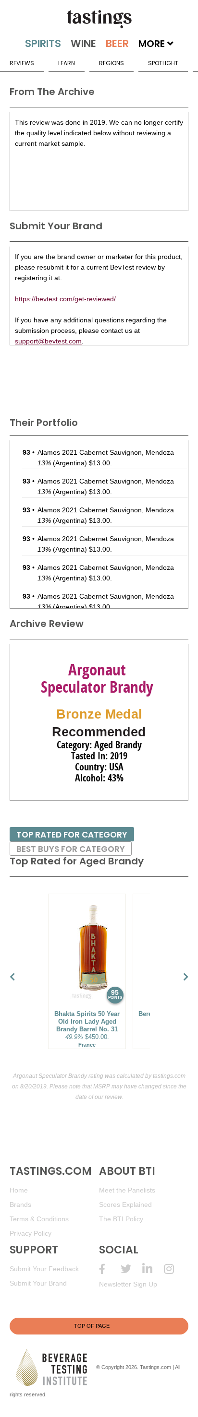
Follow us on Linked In (153, 1269)
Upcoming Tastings (175, 1269)
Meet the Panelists (127, 1190)
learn (66, 63)
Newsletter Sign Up (128, 1284)
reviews (22, 63)
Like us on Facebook (110, 1269)
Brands (20, 1204)
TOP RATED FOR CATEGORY (71, 834)
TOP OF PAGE (92, 1326)
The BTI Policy (121, 1219)
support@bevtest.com (48, 341)
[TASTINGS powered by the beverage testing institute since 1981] (99, 19)
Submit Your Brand (38, 1283)
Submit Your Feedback (44, 1269)
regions (111, 63)
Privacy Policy (30, 1233)
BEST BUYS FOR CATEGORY (70, 849)
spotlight (163, 63)
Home (19, 1190)
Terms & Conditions (39, 1219)
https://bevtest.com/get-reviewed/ (65, 299)
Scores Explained (125, 1204)
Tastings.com (155, 1367)
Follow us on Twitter (131, 1269)
